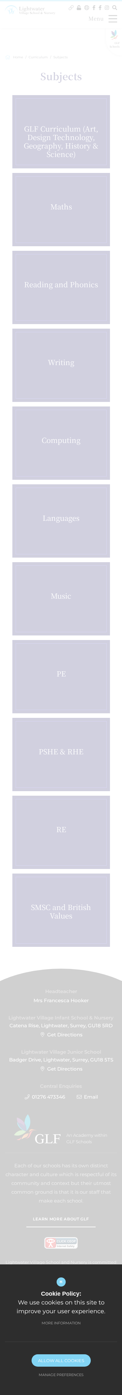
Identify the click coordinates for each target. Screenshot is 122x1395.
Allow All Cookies (61, 1360)
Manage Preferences (61, 1375)
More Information (61, 1323)
